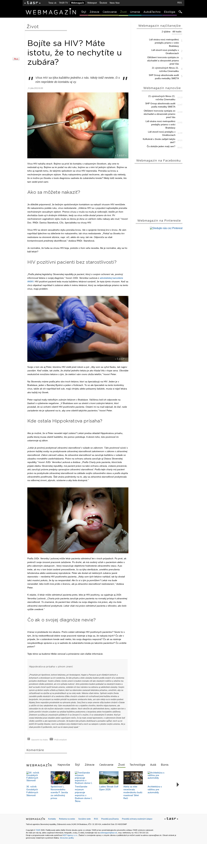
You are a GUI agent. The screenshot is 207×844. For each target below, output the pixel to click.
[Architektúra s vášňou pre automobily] (157, 777)
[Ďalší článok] (178, 784)
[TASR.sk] (32, 3)
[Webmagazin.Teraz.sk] (35, 819)
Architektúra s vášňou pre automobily (155, 789)
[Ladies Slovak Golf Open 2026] (109, 777)
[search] (180, 12)
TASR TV (63, 3)
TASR (38, 830)
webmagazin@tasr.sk (108, 833)
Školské (103, 3)
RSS (179, 2)
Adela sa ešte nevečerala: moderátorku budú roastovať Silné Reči (132, 792)
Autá (153, 765)
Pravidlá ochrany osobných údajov (137, 819)
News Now (115, 3)
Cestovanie (110, 12)
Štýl (83, 12)
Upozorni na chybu (39, 740)
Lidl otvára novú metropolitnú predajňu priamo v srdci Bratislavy (164, 42)
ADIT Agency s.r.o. (70, 835)
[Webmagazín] (39, 765)
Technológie (137, 765)
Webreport (92, 3)
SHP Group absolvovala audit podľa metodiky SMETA (164, 77)
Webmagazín (77, 3)
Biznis (165, 765)
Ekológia (169, 12)
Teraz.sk (52, 3)
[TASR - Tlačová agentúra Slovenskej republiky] (171, 819)
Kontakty (52, 819)
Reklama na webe (67, 819)
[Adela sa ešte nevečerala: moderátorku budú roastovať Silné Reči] (133, 777)
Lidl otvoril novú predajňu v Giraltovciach (165, 52)
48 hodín (176, 31)
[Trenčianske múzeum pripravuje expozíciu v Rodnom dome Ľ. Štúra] (84, 777)
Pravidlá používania (110, 819)
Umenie (135, 12)
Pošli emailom (60, 740)
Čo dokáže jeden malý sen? (161, 146)
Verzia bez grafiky (67, 838)
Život (123, 12)
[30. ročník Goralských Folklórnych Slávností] (36, 777)
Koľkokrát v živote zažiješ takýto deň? (159, 141)
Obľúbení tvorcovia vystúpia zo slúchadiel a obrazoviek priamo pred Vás (163, 60)
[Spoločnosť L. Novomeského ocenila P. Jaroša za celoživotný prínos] (60, 777)
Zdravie (94, 12)
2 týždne (166, 31)
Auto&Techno (152, 12)
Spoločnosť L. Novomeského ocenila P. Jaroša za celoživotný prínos (59, 792)
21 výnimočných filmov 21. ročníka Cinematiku (165, 69)
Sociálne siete (84, 819)
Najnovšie (64, 765)
